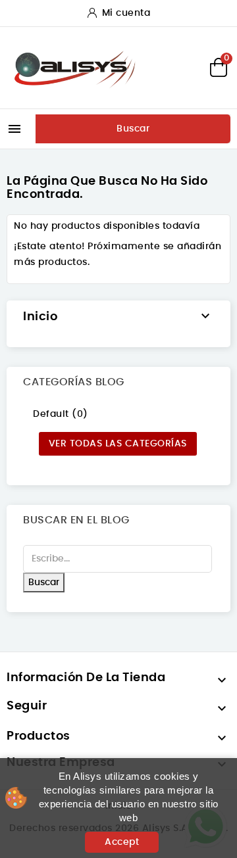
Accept (122, 842)
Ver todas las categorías (118, 443)
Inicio (40, 317)
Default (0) (60, 414)
